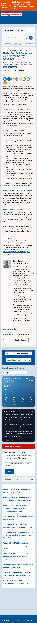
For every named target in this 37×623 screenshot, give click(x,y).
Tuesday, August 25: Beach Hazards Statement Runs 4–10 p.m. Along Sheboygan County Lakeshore (16, 508)
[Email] (28, 79)
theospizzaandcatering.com (12, 229)
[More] (5, 83)
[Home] (3, 62)
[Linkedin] (9, 79)
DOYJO (12, 440)
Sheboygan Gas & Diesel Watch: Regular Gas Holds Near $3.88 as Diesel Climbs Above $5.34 (18, 535)
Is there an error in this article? (15, 452)
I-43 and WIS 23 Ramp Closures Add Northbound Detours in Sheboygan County (16, 556)
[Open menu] (34, 14)
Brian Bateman (9, 70)
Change (7, 381)
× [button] (35, 5)
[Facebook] (5, 79)
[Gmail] (13, 79)
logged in (13, 334)
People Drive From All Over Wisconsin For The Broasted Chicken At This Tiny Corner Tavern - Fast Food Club (18, 433)
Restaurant (12, 67)
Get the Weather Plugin (10, 405)
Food (5, 67)
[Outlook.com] (24, 79)
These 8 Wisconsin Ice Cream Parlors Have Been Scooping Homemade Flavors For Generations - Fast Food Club (19, 417)
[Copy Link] (20, 79)
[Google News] (16, 79)
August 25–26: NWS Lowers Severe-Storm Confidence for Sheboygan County (16, 546)
